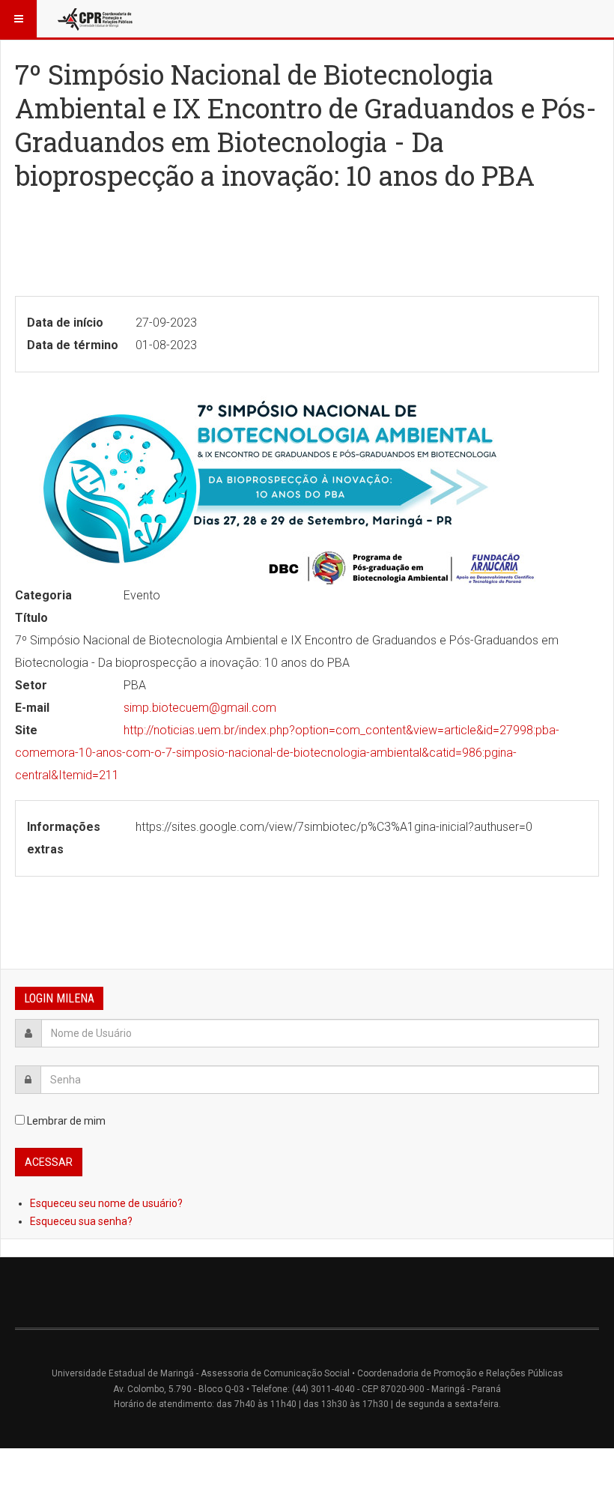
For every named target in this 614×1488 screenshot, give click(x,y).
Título (31, 618)
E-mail (32, 708)
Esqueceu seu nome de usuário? (106, 1203)
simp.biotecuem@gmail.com (200, 708)
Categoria (43, 595)
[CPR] (96, 18)
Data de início (65, 322)
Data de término (72, 345)
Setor (31, 685)
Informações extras (63, 838)
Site (26, 730)
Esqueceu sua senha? (81, 1221)
